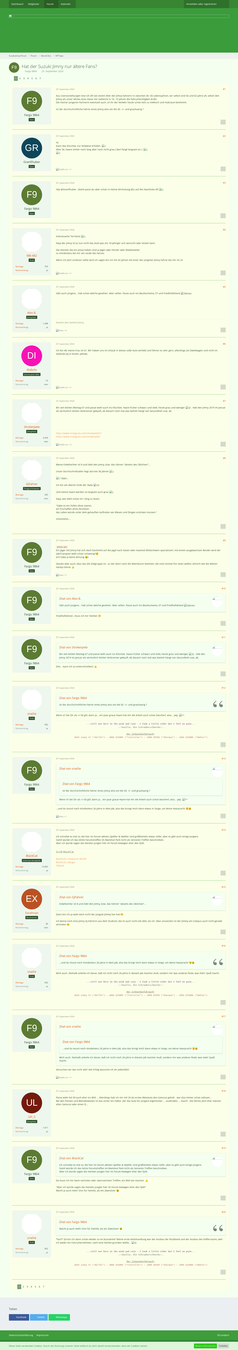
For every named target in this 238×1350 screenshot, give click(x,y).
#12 (224, 687)
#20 (224, 1211)
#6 (224, 343)
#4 (224, 229)
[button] (19, 1317)
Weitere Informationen (205, 1345)
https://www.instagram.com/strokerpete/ (78, 436)
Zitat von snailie (70, 768)
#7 (224, 400)
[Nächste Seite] (44, 78)
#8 (224, 458)
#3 (224, 182)
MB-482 (63, 547)
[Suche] (224, 4)
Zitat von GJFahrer (71, 897)
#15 (224, 886)
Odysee (60, 865)
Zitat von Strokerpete (73, 647)
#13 (224, 758)
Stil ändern (223, 1335)
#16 (224, 945)
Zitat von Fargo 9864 (73, 698)
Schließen (223, 1345)
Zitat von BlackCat (71, 1158)
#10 (224, 588)
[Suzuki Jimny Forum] (119, 30)
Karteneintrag (22, 270)
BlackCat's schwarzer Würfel (71, 858)
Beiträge (19, 266)
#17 (224, 1016)
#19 (224, 1148)
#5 (224, 286)
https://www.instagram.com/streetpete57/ (79, 433)
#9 (224, 540)
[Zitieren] (223, 122)
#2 (224, 136)
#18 (224, 1090)
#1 (224, 89)
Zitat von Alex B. (70, 598)
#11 (224, 637)
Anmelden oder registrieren (201, 4)
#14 (224, 829)
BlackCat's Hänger (65, 862)
